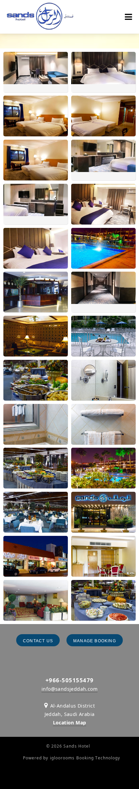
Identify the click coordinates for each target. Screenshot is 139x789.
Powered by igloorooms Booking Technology (71, 758)
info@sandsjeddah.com (69, 689)
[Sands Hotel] (40, 17)
